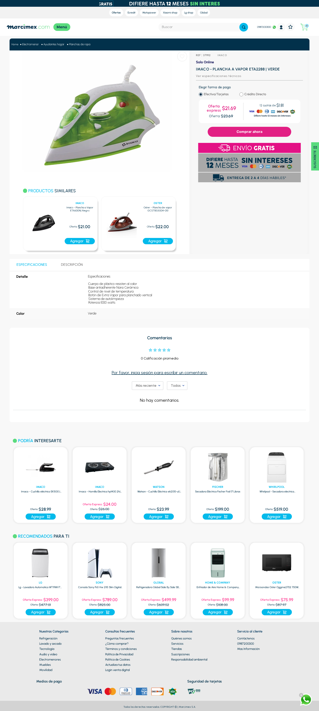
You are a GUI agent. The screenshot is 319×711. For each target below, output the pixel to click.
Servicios (177, 644)
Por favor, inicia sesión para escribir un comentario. (159, 372)
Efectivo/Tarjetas (216, 94)
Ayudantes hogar (53, 44)
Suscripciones (180, 654)
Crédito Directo (255, 94)
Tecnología (46, 649)
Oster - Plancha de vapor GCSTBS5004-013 (158, 209)
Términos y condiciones (121, 649)
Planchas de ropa (79, 44)
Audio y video (48, 654)
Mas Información (248, 649)
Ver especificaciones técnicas (218, 76)
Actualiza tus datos (117, 665)
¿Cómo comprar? (116, 644)
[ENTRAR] (281, 27)
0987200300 (264, 26)
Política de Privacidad (119, 654)
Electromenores (50, 659)
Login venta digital (117, 670)
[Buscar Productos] (243, 27)
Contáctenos (246, 638)
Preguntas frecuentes (119, 638)
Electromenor (30, 44)
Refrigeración (48, 638)
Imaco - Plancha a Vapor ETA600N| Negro (79, 209)
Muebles (45, 665)
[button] (17, 221)
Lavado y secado (50, 644)
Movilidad (45, 670)
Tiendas (176, 649)
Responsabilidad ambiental (189, 659)
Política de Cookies (117, 659)
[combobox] (203, 27)
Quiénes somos (181, 638)
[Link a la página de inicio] (15, 44)
